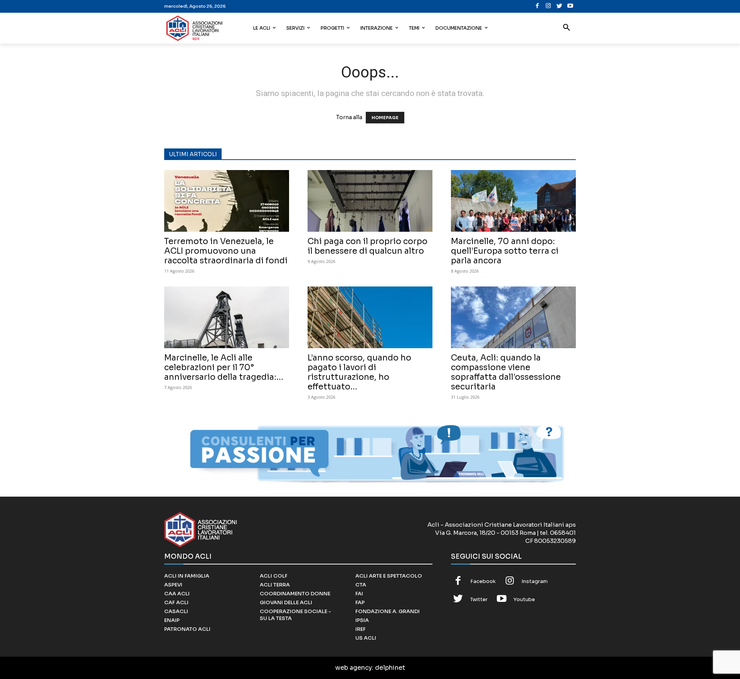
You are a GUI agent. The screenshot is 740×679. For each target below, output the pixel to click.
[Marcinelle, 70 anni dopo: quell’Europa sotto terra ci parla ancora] (513, 201)
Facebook (483, 581)
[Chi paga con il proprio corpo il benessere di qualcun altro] (370, 201)
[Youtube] (570, 6)
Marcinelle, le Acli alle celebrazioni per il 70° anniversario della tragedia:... (223, 367)
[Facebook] (537, 6)
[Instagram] (548, 6)
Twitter (479, 599)
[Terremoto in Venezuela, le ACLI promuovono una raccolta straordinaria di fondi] (226, 201)
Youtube (524, 599)
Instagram (534, 581)
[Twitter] (559, 6)
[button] (566, 28)
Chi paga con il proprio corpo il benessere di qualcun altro (367, 246)
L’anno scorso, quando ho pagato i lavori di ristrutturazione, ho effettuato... (359, 372)
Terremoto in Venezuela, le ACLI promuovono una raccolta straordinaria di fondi (226, 251)
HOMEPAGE (385, 117)
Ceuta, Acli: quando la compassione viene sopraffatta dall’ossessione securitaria (506, 372)
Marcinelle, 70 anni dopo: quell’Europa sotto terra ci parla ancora (504, 251)
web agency (353, 668)
